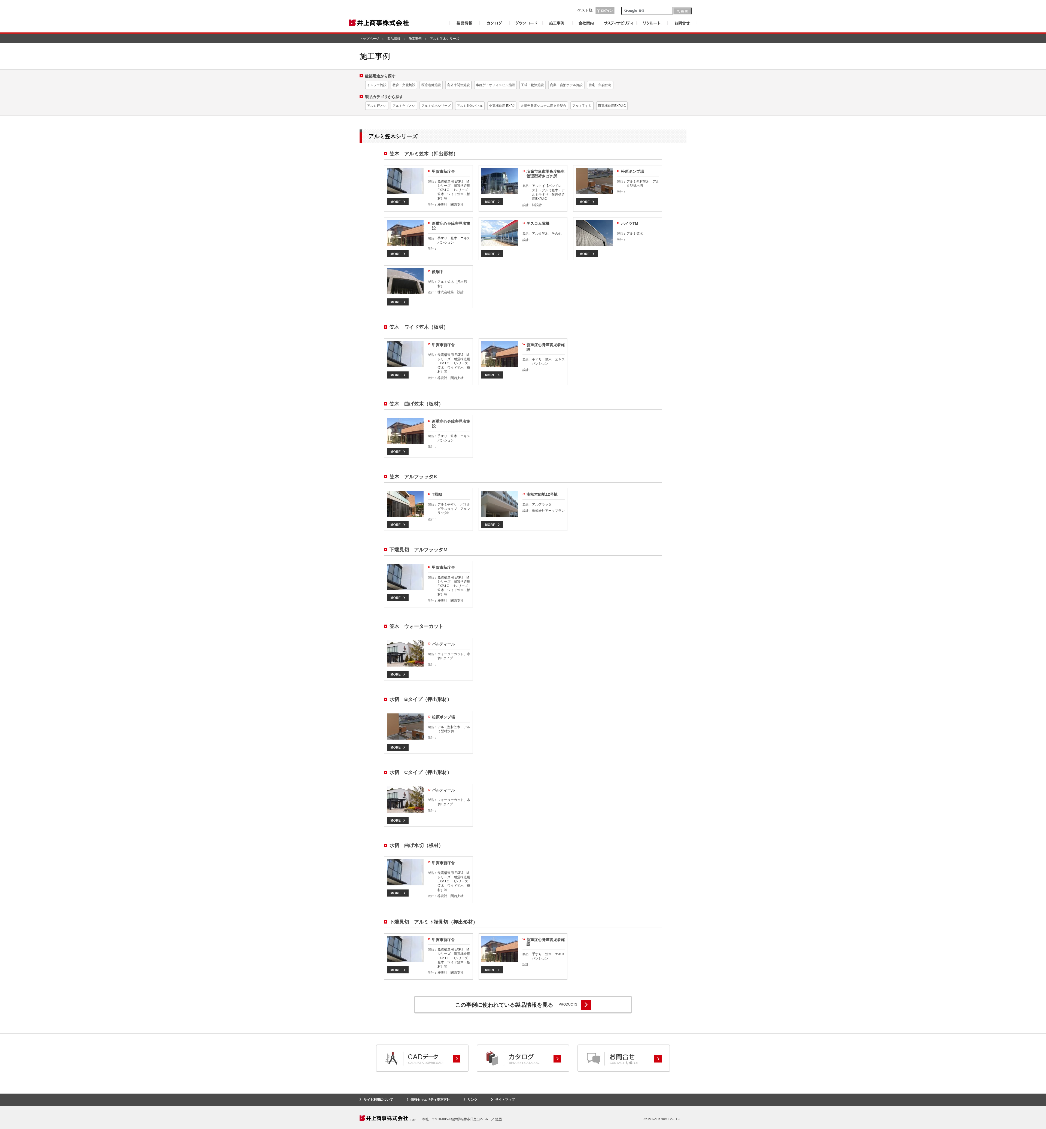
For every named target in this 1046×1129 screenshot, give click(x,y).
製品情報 (393, 39)
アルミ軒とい (377, 106)
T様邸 (437, 494)
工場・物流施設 (532, 85)
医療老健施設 (431, 85)
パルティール (443, 644)
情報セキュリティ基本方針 (430, 1099)
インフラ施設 (377, 85)
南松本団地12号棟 (542, 494)
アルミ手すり (582, 106)
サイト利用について (378, 1099)
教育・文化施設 (404, 85)
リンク (473, 1099)
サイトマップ (505, 1099)
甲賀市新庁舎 (443, 171)
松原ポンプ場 (632, 171)
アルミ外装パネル (470, 106)
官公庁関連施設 (458, 85)
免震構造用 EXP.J (502, 106)
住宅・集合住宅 (600, 85)
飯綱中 (437, 272)
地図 (498, 1119)
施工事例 (415, 39)
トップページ (369, 39)
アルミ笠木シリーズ (436, 106)
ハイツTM (629, 223)
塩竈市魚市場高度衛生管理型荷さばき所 (546, 173)
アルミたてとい (404, 106)
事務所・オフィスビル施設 (495, 85)
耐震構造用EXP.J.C (612, 106)
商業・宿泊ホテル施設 (566, 85)
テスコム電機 (538, 223)
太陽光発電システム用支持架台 (543, 106)
